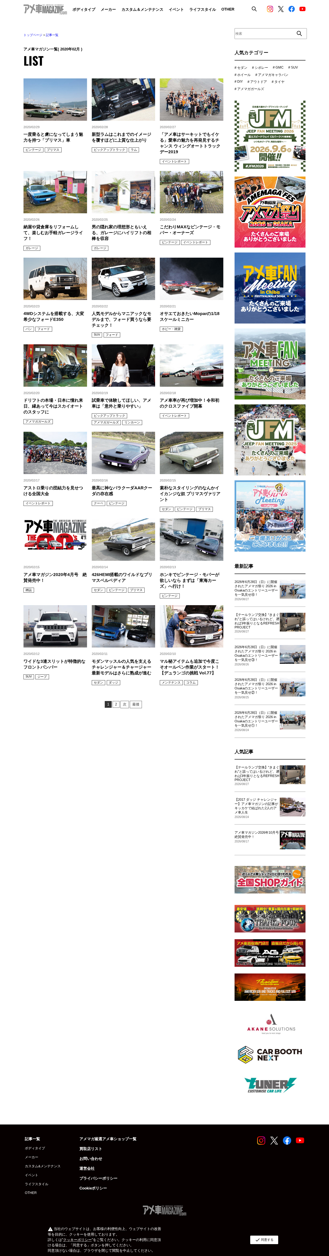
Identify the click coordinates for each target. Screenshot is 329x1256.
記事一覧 (52, 35)
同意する (264, 1240)
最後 (135, 704)
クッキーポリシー (77, 1240)
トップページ (33, 35)
